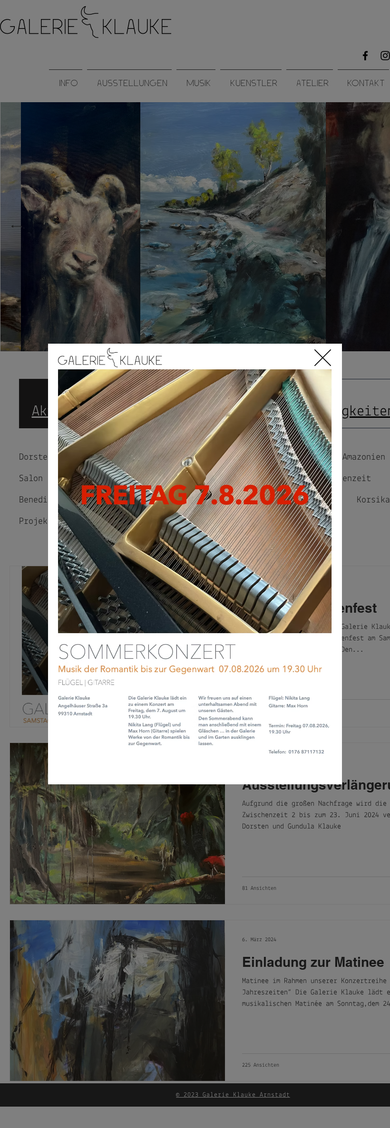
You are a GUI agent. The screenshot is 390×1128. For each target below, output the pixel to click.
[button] (322, 357)
